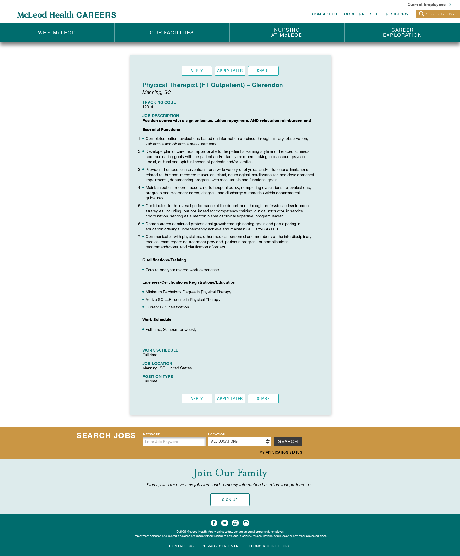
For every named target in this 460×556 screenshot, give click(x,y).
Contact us (181, 546)
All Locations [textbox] (224, 441)
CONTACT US (324, 14)
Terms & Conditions (270, 546)
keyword (152, 434)
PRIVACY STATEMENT (221, 546)
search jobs (440, 14)
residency (397, 14)
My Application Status (281, 452)
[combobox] (239, 441)
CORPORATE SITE (361, 14)
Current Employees (427, 4)
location (216, 434)
